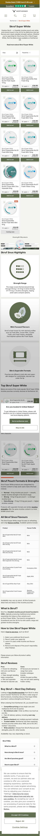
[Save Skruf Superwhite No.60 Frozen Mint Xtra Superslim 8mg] (3, 156)
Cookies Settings (19, 827)
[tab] (7, 458)
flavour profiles (13, 506)
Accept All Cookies (19, 815)
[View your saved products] (23, 15)
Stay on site (19, 428)
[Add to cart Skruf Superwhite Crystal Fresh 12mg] (34, 400)
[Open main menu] (5, 15)
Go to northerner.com (19, 421)
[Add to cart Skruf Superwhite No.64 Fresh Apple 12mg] (34, 386)
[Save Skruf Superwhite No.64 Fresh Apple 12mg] (3, 60)
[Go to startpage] (19, 11)
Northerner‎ (12, 21)
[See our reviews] (19, 6)
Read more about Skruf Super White (19, 45)
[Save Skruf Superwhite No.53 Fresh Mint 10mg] (22, 124)
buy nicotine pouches (16, 678)
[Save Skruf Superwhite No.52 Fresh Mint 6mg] (3, 124)
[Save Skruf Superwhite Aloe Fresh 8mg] (22, 60)
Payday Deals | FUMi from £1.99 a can (18, 2)
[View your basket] (33, 15)
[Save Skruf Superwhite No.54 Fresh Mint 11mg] (22, 92)
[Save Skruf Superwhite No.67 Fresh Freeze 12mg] (22, 156)
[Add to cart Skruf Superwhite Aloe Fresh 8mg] (34, 393)
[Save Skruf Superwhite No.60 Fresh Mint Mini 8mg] (3, 189)
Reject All (19, 821)
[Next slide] (36, 439)
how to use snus (12, 617)
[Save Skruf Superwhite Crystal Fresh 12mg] (3, 92)
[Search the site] (15, 15)
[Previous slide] (2, 439)
